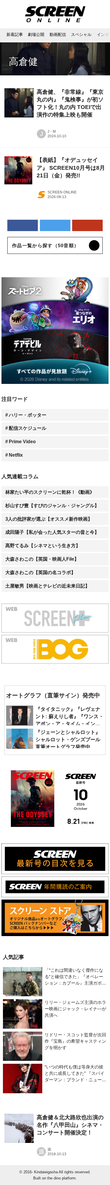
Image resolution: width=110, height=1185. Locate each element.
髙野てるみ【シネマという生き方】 (42, 545)
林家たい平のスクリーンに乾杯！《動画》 (49, 492)
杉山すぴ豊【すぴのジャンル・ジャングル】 (52, 505)
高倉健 (23, 61)
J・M (52, 131)
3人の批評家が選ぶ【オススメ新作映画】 (48, 519)
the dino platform (61, 1178)
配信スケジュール (27, 428)
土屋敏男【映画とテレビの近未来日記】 (47, 585)
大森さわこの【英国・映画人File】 (42, 559)
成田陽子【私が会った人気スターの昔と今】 (52, 532)
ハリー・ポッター (27, 414)
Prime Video (22, 441)
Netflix (16, 455)
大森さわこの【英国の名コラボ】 (40, 572)
